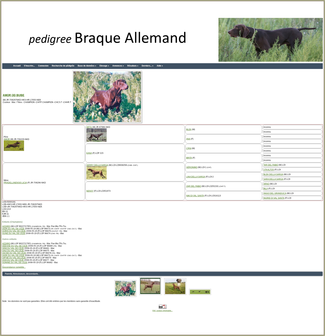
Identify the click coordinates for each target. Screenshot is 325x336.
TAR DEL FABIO (270, 165)
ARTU (89, 127)
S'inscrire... (29, 66)
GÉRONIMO (191, 167)
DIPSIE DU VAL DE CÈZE (14, 258)
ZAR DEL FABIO (193, 186)
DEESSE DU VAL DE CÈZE (15, 246)
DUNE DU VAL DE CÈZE (13, 233)
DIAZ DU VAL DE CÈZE (13, 250)
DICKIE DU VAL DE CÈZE (14, 253)
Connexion (43, 66)
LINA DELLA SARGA (195, 177)
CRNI (188, 148)
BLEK (188, 129)
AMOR (7, 139)
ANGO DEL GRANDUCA (274, 193)
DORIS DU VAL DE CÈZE (14, 231)
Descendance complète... (14, 267)
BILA (265, 188)
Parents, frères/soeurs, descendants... (22, 274)
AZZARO (6, 226)
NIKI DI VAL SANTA (195, 196)
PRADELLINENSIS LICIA (15, 183)
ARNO (266, 184)
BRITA (189, 158)
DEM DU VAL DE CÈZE (13, 248)
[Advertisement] (162, 9)
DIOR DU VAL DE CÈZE (13, 228)
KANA (89, 153)
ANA (188, 139)
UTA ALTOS (268, 170)
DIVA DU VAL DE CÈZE (13, 260)
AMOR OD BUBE (13, 95)
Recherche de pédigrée (63, 66)
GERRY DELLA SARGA (97, 165)
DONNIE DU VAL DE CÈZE (14, 262)
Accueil (16, 66)
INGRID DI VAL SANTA (273, 198)
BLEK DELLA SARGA (273, 174)
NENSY (89, 191)
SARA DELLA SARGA (273, 179)
